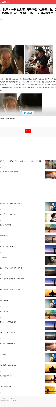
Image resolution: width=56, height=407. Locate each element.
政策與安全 (7, 400)
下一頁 (28, 131)
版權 (16, 400)
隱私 (14, 400)
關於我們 (3, 400)
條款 (11, 400)
